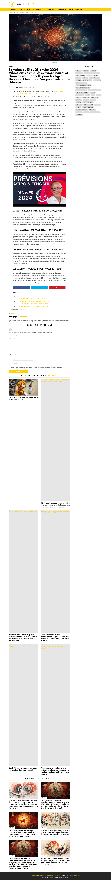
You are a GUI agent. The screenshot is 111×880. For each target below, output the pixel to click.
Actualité (53, 375)
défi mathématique (95, 77)
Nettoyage (95, 97)
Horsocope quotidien (82, 92)
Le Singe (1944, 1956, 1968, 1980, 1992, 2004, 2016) (32, 306)
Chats (96, 75)
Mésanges (86, 97)
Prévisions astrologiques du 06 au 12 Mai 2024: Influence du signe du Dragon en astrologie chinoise (55, 832)
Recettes (98, 104)
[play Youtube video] (39, 189)
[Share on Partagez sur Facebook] (21, 287)
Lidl (93, 95)
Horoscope (98, 80)
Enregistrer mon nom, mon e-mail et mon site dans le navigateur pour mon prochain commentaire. (36, 367)
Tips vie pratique (49, 9)
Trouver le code (96, 112)
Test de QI (92, 109)
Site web (11, 363)
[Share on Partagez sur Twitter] (39, 287)
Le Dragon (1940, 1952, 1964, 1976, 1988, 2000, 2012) (33, 301)
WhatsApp (79, 114)
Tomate (87, 112)
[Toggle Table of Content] (14, 296)
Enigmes (79, 80)
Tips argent (36, 9)
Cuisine (85, 77)
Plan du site (57, 875)
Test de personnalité (82, 109)
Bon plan (90, 75)
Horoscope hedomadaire (83, 87)
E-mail (11, 359)
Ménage (79, 97)
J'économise (80, 95)
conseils (79, 77)
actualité (79, 70)
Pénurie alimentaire (88, 102)
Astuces (87, 73)
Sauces (79, 107)
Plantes (79, 102)
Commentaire (13, 335)
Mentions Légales (49, 875)
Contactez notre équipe (38, 875)
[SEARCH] (101, 9)
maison (99, 95)
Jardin (87, 95)
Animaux (86, 70)
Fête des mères (88, 80)
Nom (10, 354)
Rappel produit (89, 104)
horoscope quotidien (95, 90)
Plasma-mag (76, 875)
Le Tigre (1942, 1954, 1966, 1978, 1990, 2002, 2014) (32, 299)
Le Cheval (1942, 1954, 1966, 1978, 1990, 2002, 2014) (32, 304)
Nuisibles (79, 99)
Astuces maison (81, 75)
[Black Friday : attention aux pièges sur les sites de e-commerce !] (23, 705)
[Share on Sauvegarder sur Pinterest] (57, 287)
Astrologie (14, 9)
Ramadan (79, 104)
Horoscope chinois (17, 310)
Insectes (93, 92)
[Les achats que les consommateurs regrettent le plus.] (23, 387)
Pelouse (93, 99)
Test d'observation (88, 107)
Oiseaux (86, 99)
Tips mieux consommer (65, 9)
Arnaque (93, 70)
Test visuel (79, 112)
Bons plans (79, 9)
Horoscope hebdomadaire (84, 85)
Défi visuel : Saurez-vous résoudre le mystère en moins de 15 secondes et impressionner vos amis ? (55, 505)
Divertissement (25, 9)
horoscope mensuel (82, 90)
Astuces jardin (95, 73)
